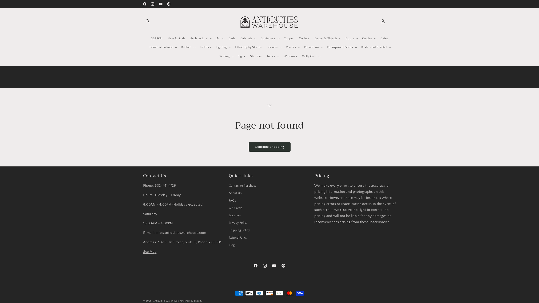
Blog (232, 245)
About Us (235, 193)
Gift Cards (235, 208)
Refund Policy (238, 237)
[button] (147, 21)
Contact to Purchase (242, 185)
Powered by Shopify (191, 301)
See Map (149, 252)
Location (235, 215)
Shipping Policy (239, 230)
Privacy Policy (238, 223)
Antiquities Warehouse (166, 301)
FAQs (232, 200)
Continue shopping (269, 147)
